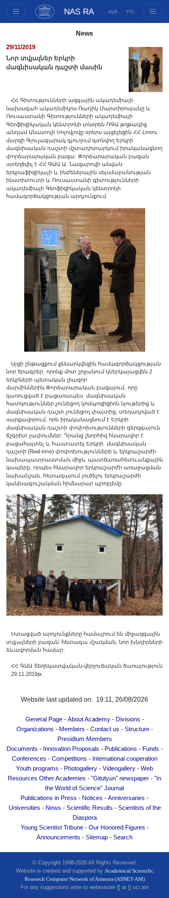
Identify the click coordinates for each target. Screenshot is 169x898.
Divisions (128, 719)
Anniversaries (126, 798)
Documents (22, 749)
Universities (24, 808)
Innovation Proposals (71, 749)
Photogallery (80, 768)
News (53, 808)
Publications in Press (49, 798)
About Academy (89, 719)
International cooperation (125, 758)
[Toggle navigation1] (153, 11)
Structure (137, 729)
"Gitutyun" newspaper (120, 778)
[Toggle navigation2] (16, 11)
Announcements (58, 837)
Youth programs (37, 768)
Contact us (104, 729)
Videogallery (119, 768)
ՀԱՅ (112, 11)
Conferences (29, 758)
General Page (43, 719)
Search (122, 837)
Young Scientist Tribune (52, 827)
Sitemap (97, 837)
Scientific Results (89, 808)
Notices (92, 798)
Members (72, 729)
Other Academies (62, 778)
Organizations (35, 729)
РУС (130, 11)
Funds (150, 749)
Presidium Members (84, 739)
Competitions (69, 758)
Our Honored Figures (117, 827)
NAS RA (79, 11)
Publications (121, 749)
